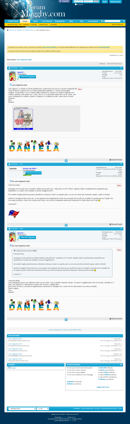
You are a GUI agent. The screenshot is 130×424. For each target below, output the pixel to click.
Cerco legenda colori (15, 349)
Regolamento (60, 21)
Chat (81, 21)
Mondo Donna (13, 21)
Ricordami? (80, 4)
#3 (121, 228)
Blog (71, 21)
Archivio (97, 408)
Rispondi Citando (117, 160)
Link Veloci (53, 24)
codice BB (102, 368)
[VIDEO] (107, 375)
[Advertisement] (53, 37)
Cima (120, 408)
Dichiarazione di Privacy (109, 408)
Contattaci (76, 408)
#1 (121, 68)
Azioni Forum (43, 24)
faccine (102, 370)
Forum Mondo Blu (87, 408)
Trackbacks (101, 379)
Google (13, 368)
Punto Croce (29, 30)
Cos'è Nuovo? (47, 21)
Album (35, 21)
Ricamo (19, 30)
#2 (121, 164)
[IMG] (106, 372)
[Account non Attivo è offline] (15, 169)
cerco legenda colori (24, 60)
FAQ (20, 24)
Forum (25, 21)
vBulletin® (65, 417)
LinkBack (101, 63)
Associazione (93, 21)
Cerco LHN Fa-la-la (74, 330)
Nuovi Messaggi (13, 24)
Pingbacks (70, 381)
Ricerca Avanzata (117, 24)
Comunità (34, 24)
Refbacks (70, 384)
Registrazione (115, 2)
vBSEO (71, 420)
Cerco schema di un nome (58, 330)
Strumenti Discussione (113, 63)
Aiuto (105, 2)
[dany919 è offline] (12, 76)
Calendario (26, 24)
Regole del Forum (103, 387)
